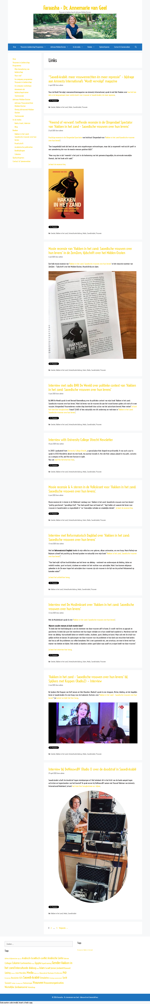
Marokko (22, 973)
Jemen (53, 968)
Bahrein (66, 958)
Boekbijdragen (20, 150)
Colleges (8, 963)
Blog (16, 127)
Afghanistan (13, 958)
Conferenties (25, 963)
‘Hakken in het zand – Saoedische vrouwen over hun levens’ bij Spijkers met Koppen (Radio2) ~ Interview (88, 679)
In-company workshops (23, 86)
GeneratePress (93, 997)
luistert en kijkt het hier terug (67, 698)
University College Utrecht (77, 450)
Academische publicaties (24, 147)
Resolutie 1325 (17, 977)
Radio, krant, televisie (22, 123)
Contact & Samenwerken (122, 47)
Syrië (65, 977)
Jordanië (60, 968)
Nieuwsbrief (43, 973)
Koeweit (67, 968)
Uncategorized (19, 983)
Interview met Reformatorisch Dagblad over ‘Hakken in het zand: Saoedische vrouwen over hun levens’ (89, 537)
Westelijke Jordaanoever (16, 987)
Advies (7, 958)
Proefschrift (19, 143)
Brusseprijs (80, 950)
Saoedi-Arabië (77, 107)
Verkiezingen (27, 983)
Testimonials (19, 96)
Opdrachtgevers (104, 47)
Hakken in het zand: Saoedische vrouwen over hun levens (90, 263)
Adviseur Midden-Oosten (21, 99)
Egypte (38, 963)
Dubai (33, 963)
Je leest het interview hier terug (60, 649)
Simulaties (44, 977)
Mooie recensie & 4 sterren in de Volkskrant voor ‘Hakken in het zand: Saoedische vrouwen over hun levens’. (92, 489)
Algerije (19, 958)
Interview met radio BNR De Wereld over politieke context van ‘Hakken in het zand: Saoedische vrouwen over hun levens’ (92, 387)
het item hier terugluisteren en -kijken (86, 786)
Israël (47, 968)
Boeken (15, 130)
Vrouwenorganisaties (54, 982)
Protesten (8, 978)
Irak (38, 968)
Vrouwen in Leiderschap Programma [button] (32, 47)
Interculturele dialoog (75, 233)
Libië (17, 973)
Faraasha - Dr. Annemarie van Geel (75, 8)
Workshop (31, 987)
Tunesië (8, 983)
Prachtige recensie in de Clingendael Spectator (65, 137)
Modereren (36, 973)
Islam (84, 370)
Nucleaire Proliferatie (55, 973)
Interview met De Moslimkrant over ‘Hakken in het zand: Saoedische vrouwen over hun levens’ (91, 606)
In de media (17, 119)
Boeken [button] (90, 47)
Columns (18, 154)
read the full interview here (64, 459)
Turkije (13, 983)
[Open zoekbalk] (135, 47)
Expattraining (46, 963)
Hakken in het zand (62, 107)
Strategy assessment (55, 978)
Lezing (8, 972)
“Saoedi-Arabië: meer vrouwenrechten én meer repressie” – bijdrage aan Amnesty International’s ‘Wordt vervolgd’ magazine (91, 79)
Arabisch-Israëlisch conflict (34, 958)
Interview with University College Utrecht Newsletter (81, 440)
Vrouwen (84, 107)
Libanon (13, 973)
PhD (65, 972)
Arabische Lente (55, 958)
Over (14, 47)
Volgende (63, 928)
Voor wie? (18, 75)
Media (70, 107)
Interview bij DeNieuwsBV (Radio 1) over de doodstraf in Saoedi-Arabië (92, 769)
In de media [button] (76, 47)
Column (16, 963)
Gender (53, 107)
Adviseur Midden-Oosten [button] (58, 47)
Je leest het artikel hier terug (59, 577)
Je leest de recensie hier (57, 164)
